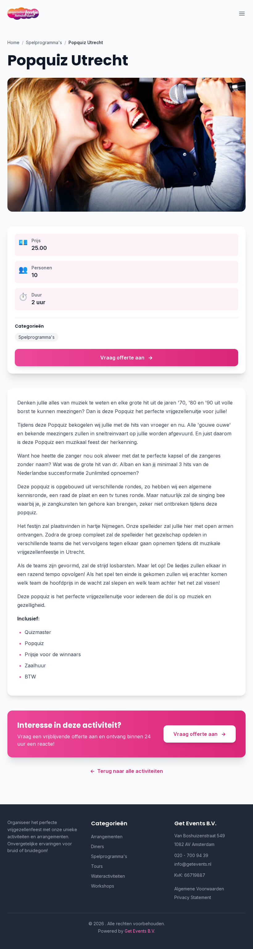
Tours (97, 866)
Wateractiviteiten (108, 876)
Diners (97, 846)
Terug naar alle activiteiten (126, 771)
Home (13, 42)
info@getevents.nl (192, 864)
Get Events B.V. (140, 931)
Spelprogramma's (44, 42)
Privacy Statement (192, 897)
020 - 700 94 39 (191, 855)
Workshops (102, 886)
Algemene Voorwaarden (199, 888)
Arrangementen (106, 836)
